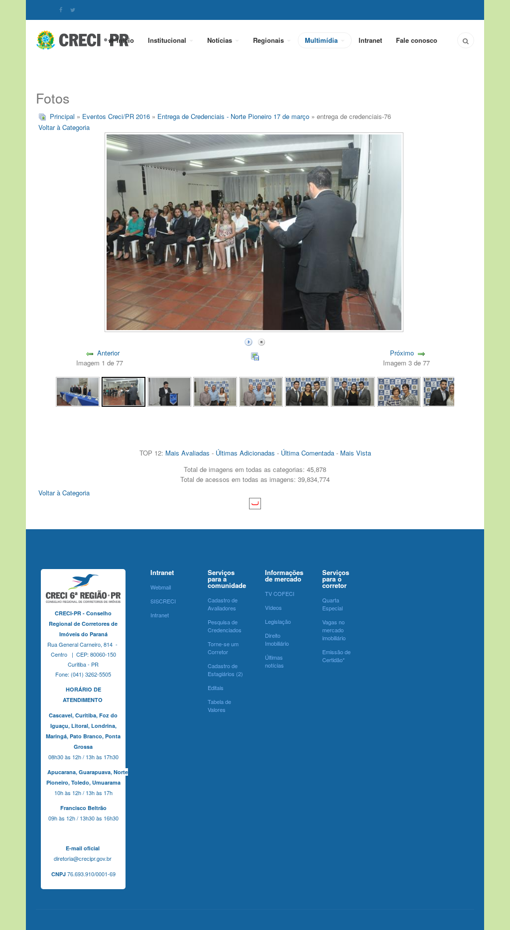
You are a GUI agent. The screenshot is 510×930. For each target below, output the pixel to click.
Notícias (220, 40)
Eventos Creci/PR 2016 (116, 116)
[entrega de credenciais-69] (445, 391)
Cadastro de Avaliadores (223, 604)
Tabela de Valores (219, 705)
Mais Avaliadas (187, 453)
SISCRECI (163, 601)
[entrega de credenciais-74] (215, 391)
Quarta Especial (332, 604)
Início (125, 40)
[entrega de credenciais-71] (353, 391)
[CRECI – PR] (83, 40)
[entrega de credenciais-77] (78, 391)
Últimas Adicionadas (245, 453)
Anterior (108, 352)
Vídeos (273, 607)
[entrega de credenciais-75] (169, 391)
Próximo (402, 352)
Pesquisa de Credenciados (225, 626)
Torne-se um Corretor (223, 648)
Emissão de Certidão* (336, 656)
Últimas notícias (274, 661)
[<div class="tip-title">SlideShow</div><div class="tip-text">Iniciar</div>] (248, 341)
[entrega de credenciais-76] (123, 391)
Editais (216, 688)
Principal (62, 116)
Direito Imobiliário (277, 639)
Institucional (168, 40)
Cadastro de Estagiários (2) (225, 670)
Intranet (370, 40)
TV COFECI (279, 593)
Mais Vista (355, 453)
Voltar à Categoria (64, 127)
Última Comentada (307, 453)
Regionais (269, 40)
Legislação (278, 621)
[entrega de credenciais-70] (399, 391)
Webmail (160, 587)
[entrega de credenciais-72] (307, 391)
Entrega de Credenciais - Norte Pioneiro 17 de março (233, 116)
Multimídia (322, 40)
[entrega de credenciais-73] (261, 391)
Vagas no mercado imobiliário (334, 630)
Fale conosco (416, 40)
